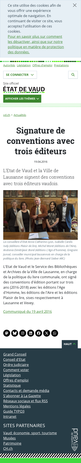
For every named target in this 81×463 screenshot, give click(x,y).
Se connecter (17, 75)
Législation (24, 65)
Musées (9, 438)
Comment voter (16, 370)
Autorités (9, 65)
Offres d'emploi (42, 65)
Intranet (9, 416)
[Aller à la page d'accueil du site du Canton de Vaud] (40, 87)
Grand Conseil (14, 354)
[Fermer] (75, 5)
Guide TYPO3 (13, 411)
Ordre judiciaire (16, 364)
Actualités (20, 115)
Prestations (61, 65)
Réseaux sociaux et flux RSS (25, 401)
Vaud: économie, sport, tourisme (30, 433)
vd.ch (6, 115)
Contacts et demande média (26, 390)
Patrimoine (12, 443)
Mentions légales (17, 406)
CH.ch (8, 448)
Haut (68, 344)
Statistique (12, 385)
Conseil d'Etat (14, 359)
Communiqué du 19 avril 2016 (27, 311)
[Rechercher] (73, 75)
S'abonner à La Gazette (22, 395)
